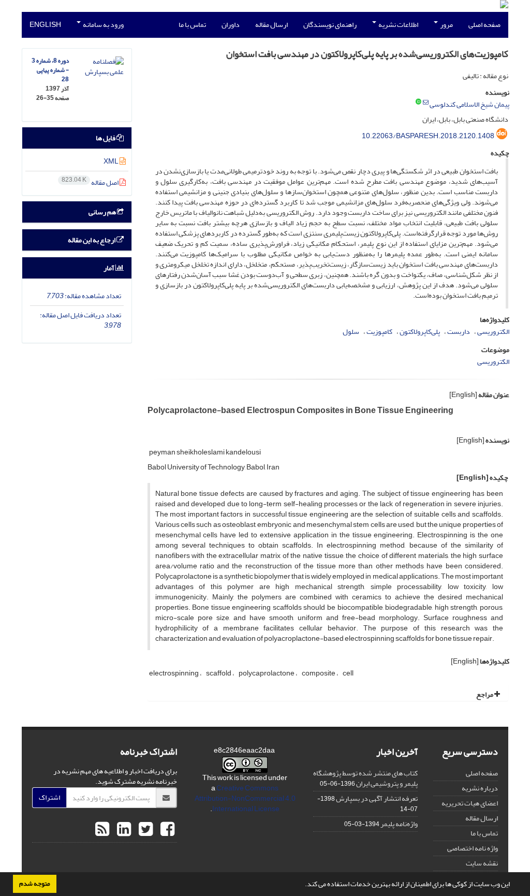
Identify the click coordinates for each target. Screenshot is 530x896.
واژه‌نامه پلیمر (399, 824)
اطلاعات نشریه (397, 25)
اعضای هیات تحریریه (469, 803)
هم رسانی (103, 212)
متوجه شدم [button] (34, 883)
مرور (446, 25)
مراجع (485, 694)
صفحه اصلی (484, 25)
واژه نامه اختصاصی (472, 848)
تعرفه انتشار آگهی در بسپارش (377, 798)
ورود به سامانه (103, 25)
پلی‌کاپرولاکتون (420, 332)
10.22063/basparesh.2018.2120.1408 (428, 136)
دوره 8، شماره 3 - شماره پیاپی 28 (50, 70)
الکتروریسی (493, 332)
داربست (458, 332)
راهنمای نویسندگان (330, 25)
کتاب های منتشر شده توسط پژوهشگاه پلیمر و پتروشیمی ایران (365, 778)
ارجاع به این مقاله (92, 240)
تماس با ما (192, 25)
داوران (231, 25)
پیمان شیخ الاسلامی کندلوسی (469, 104)
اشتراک (49, 797)
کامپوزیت (379, 332)
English (45, 25)
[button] (302, 885)
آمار (109, 268)
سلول (351, 332)
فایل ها (106, 138)
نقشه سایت (482, 863)
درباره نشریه (480, 788)
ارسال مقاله (271, 25)
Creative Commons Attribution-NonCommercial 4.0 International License (245, 798)
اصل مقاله (91, 182)
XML (112, 161)
